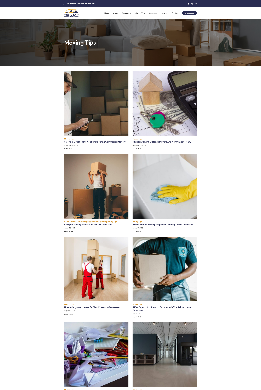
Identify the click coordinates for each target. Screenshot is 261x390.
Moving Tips (69, 139)
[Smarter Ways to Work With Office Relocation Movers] (165, 324)
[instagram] (192, 3)
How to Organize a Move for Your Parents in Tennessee (91, 307)
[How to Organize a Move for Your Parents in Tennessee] (96, 238)
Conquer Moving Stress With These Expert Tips (88, 224)
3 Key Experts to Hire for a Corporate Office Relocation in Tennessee (162, 308)
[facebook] (188, 3)
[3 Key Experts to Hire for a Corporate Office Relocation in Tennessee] (165, 238)
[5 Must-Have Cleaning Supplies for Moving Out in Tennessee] (165, 156)
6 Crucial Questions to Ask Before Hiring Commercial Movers (95, 141)
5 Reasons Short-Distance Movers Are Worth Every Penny (162, 141)
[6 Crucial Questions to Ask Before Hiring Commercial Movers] (96, 73)
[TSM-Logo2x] (71, 10)
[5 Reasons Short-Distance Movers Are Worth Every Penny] (165, 73)
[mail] (196, 3)
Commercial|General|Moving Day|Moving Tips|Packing (85, 221)
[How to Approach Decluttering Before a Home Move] (96, 324)
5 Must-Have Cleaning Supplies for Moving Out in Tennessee (163, 224)
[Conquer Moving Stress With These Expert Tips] (96, 156)
